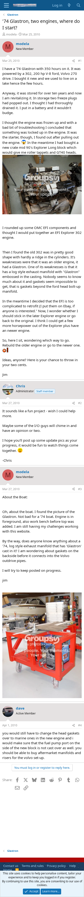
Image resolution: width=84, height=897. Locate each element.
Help (72, 866)
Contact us (10, 866)
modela (11, 34)
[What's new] (69, 5)
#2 (80, 403)
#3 (80, 489)
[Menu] (6, 5)
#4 (80, 725)
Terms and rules (33, 866)
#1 (80, 61)
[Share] (73, 61)
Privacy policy (56, 866)
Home (7, 870)
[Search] (78, 5)
